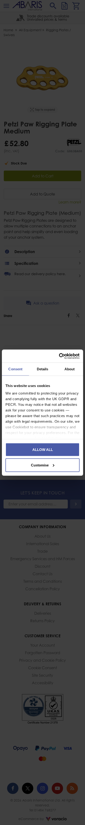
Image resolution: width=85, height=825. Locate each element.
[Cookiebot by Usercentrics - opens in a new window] (60, 356)
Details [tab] (42, 369)
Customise (40, 465)
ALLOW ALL (42, 450)
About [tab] (69, 369)
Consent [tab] (15, 369)
